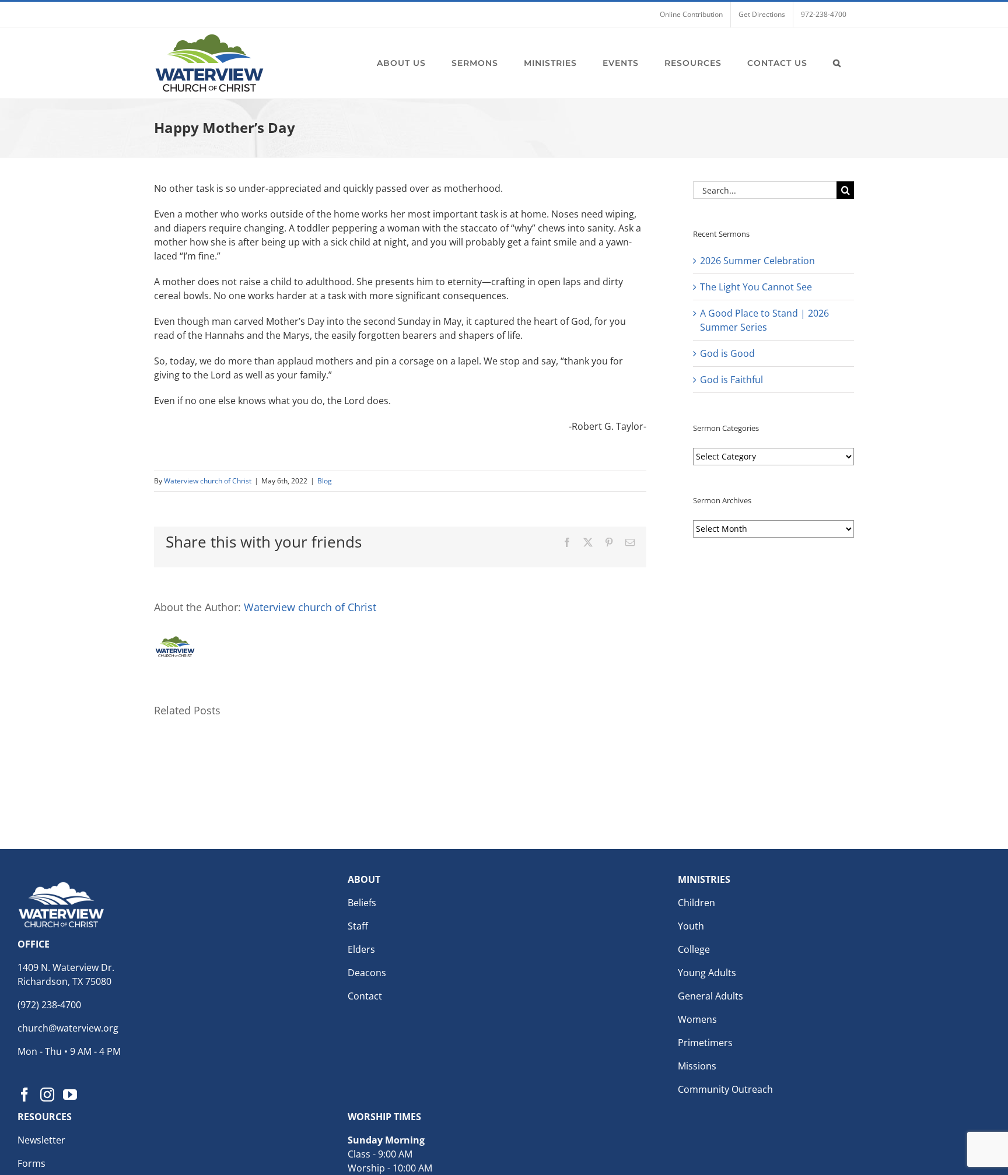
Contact (365, 996)
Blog (324, 481)
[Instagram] (47, 1095)
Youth (691, 926)
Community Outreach (725, 1089)
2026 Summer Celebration (757, 260)
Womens (697, 1019)
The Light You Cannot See (756, 286)
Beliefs (362, 902)
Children (696, 902)
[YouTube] (70, 1095)
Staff (358, 926)
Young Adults (707, 972)
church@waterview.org (68, 1028)
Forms (32, 1163)
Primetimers (705, 1042)
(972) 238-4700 (49, 1004)
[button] (837, 63)
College (694, 949)
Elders (361, 949)
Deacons (367, 972)
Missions (697, 1066)
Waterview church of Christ (207, 481)
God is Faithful (731, 379)
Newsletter (41, 1140)
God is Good (727, 353)
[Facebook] (25, 1095)
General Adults (710, 996)
